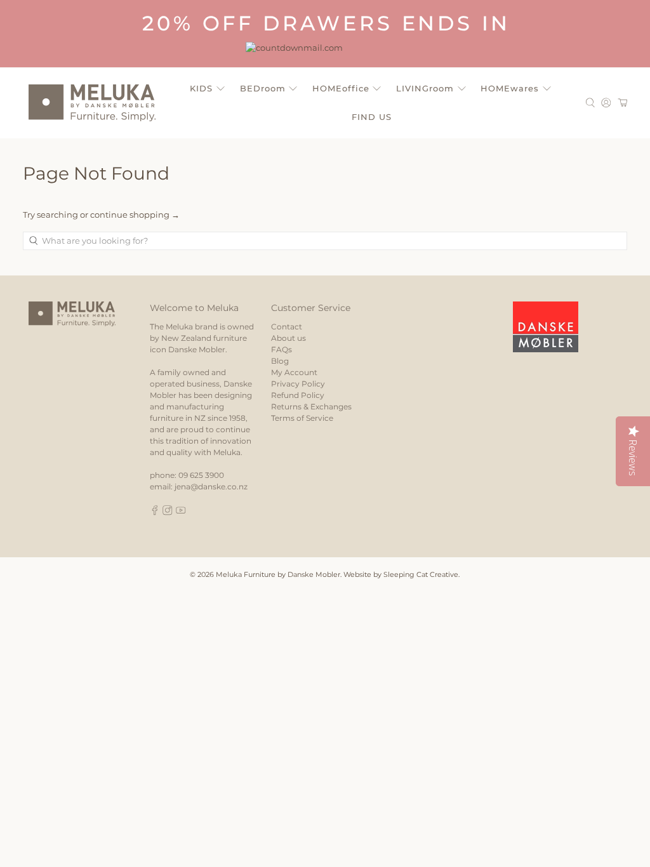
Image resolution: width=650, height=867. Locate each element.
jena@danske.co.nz (211, 486)
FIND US (372, 117)
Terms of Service (302, 418)
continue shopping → (135, 214)
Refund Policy (297, 395)
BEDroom (263, 88)
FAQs (281, 349)
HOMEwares (510, 88)
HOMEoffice (340, 88)
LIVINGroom (425, 88)
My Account (294, 372)
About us (288, 338)
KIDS (201, 88)
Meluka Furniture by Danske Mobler (278, 575)
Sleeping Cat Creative (420, 575)
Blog (280, 361)
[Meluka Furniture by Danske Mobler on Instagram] (167, 512)
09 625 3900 (201, 475)
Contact (286, 326)
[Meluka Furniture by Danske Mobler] (92, 102)
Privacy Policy (298, 383)
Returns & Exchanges (311, 406)
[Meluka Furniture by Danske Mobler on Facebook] (155, 512)
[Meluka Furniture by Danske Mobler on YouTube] (181, 512)
